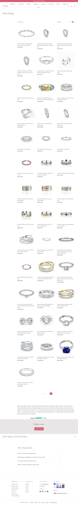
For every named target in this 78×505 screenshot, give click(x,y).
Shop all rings (39, 428)
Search (27, 491)
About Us (14, 491)
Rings (58, 4)
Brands (28, 4)
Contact (27, 489)
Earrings (44, 4)
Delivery (27, 484)
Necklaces (51, 4)
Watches (65, 4)
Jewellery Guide (15, 488)
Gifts (38, 7)
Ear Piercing (14, 489)
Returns (27, 486)
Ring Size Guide (15, 486)
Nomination (12, 4)
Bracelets (36, 4)
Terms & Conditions (16, 495)
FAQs (27, 488)
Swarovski (21, 4)
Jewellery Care (15, 484)
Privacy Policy (15, 493)
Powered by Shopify (53, 502)
